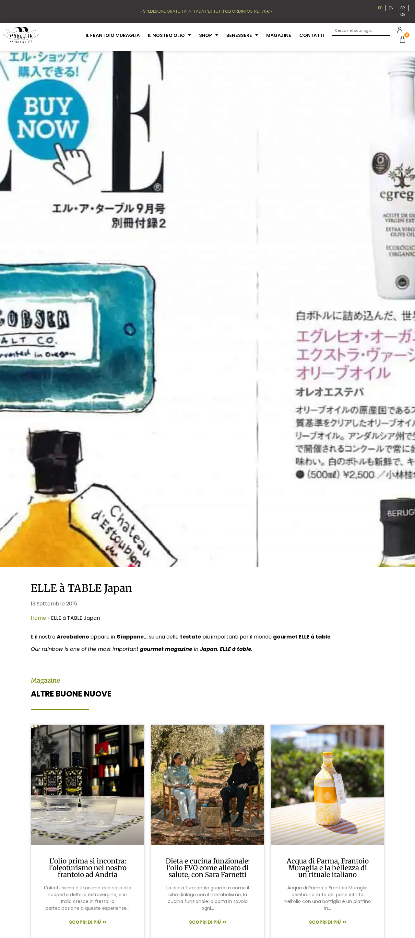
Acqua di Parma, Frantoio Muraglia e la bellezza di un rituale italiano (328, 868)
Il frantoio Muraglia (113, 35)
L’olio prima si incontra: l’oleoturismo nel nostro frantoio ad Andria (87, 868)
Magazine (278, 35)
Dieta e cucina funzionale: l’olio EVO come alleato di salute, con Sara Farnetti (208, 868)
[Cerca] (385, 30)
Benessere (239, 35)
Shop (205, 35)
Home (38, 618)
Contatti (311, 35)
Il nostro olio (166, 35)
